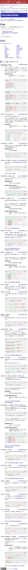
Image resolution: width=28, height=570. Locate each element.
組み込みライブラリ (6, 11)
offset (18, 46)
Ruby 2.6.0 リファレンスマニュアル (9, 5)
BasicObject (20, 20)
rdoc (26, 64)
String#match (14, 32)
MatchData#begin (15, 282)
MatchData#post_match (17, 478)
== (5, 45)
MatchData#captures (16, 355)
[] (5, 46)
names (18, 45)
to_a (18, 55)
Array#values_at (15, 565)
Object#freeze (19, 498)
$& (18, 234)
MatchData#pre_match (17, 462)
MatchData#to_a (9, 234)
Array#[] (13, 173)
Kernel (13, 20)
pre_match (19, 49)
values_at (19, 57)
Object (9, 20)
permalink (21, 64)
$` (25, 467)
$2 (7, 232)
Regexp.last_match (8, 31)
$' (5, 453)
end (6, 50)
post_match (20, 48)
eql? (6, 52)
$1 (5, 232)
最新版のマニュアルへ (22, 2)
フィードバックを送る (12, 568)
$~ (3, 34)
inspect (7, 55)
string (18, 53)
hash (6, 53)
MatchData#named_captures (12, 249)
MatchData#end (15, 228)
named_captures (9, 57)
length (6, 56)
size (18, 52)
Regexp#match (6, 32)
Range (6, 145)
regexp (18, 50)
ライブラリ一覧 (23, 10)
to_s (18, 56)
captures (7, 49)
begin (6, 48)
